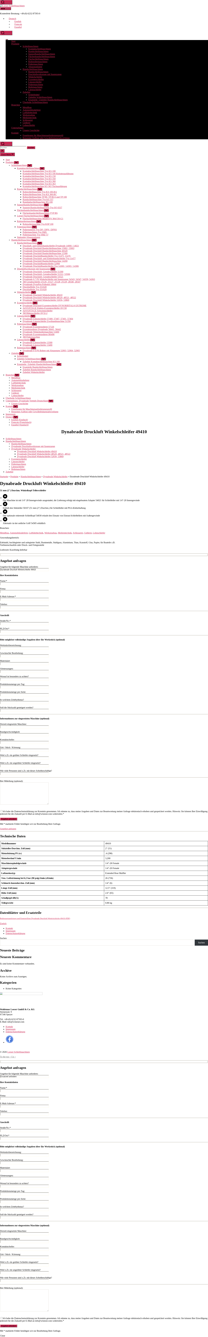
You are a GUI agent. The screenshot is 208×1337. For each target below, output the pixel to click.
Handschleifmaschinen (33, 69)
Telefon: (3, 604)
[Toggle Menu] (7, 39)
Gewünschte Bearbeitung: (11, 653)
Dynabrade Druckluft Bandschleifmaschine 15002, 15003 (48, 248)
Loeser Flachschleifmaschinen (30, 216)
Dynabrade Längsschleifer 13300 (37, 342)
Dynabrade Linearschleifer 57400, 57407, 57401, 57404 (48, 319)
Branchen (15, 105)
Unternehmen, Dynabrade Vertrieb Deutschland (27, 401)
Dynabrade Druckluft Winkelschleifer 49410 (42, 295)
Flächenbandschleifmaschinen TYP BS (40, 213)
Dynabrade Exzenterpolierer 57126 (38, 327)
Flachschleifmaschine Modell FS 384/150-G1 (43, 218)
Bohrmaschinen (35, 87)
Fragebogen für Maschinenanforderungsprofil (43, 135)
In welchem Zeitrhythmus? (12, 700)
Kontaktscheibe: (7, 739)
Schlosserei (28, 120)
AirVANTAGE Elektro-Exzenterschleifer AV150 (45, 308)
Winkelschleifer (35, 77)
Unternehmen (17, 128)
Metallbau (27, 107)
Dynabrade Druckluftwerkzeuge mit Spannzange (33, 446)
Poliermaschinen (35, 64)
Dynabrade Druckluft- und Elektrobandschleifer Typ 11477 (49, 258)
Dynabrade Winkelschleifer (23, 449)
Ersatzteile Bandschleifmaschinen (37, 367)
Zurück (3, 923)
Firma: (3, 589)
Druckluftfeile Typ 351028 (35, 287)
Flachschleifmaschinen (38, 59)
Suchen (3, 938)
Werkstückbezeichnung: (10, 645)
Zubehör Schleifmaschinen (40, 97)
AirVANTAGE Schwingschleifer (37, 310)
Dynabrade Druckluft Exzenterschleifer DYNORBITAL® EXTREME (54, 305)
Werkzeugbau (29, 115)
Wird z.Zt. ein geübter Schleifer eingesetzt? (19, 755)
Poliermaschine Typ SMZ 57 (35, 235)
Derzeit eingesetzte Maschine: (13, 724)
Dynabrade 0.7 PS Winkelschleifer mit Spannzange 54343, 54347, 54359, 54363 (59, 279)
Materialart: (5, 661)
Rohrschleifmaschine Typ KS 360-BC (40, 194)
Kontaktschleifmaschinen (39, 49)
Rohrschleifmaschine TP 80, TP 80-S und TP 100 (45, 197)
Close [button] (2, 1335)
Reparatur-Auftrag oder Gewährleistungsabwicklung (46, 138)
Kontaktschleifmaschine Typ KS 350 (39, 179)
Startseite (4, 476)
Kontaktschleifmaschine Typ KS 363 (39, 184)
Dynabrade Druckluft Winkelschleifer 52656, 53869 (46, 300)
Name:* (3, 581)
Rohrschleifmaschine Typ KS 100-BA (40, 192)
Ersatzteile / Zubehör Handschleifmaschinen (48, 100)
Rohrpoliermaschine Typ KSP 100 (38, 224)
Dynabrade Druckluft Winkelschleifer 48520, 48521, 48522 (49, 297)
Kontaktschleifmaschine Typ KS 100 (39, 171)
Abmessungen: (6, 668)
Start (13, 41)
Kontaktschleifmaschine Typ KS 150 (39, 176)
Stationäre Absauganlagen (28, 237)
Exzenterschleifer (36, 79)
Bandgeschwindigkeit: (10, 732)
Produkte (15, 44)
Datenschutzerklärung (15, 933)
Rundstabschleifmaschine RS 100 (38, 202)
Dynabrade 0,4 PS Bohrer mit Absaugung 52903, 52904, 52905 (51, 350)
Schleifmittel (33, 94)
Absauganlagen (35, 66)
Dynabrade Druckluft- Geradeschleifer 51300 (43, 271)
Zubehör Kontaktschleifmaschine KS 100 (41, 361)
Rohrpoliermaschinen (37, 61)
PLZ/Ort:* (4, 628)
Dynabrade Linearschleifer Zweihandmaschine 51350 (47, 321)
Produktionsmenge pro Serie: (13, 692)
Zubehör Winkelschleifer (34, 372)
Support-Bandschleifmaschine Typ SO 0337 (42, 207)
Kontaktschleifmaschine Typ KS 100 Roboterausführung (48, 173)
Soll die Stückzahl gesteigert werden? (16, 707)
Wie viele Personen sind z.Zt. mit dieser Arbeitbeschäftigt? (26, 771)
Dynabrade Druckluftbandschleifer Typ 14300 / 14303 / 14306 (51, 266)
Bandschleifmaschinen (38, 72)
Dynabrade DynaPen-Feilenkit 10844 (39, 284)
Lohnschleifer (29, 125)
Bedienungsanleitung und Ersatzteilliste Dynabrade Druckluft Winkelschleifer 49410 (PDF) (35, 918)
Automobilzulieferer (32, 110)
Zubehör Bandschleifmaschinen (37, 369)
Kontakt (15, 133)
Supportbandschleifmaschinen (41, 54)
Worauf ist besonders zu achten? (14, 676)
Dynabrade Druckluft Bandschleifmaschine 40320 (45, 251)
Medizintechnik (30, 117)
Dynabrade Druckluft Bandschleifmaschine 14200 (45, 261)
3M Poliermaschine (31, 337)
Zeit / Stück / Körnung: (10, 747)
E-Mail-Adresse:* (8, 596)
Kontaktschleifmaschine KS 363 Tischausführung (45, 186)
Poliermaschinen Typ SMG (35, 232)
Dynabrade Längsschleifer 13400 (37, 345)
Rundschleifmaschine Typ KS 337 (38, 199)
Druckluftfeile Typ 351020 (35, 289)
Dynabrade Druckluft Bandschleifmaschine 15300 (45, 253)
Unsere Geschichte (31, 130)
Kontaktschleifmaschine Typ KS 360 (39, 181)
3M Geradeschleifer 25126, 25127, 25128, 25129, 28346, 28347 (52, 282)
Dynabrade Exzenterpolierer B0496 (38, 334)
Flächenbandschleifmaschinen (41, 56)
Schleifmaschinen (30, 46)
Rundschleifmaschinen (38, 51)
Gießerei (26, 122)
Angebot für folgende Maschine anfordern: (19, 567)
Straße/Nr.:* (5, 621)
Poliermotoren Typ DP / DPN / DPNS (40, 229)
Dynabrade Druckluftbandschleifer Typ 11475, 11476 (46, 256)
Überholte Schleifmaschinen (35, 102)
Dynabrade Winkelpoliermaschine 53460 (41, 332)
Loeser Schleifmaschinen (18, 1052)
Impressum (10, 414)
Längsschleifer (34, 89)
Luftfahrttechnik (30, 112)
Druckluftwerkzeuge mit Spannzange (45, 74)
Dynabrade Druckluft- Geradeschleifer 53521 (43, 277)
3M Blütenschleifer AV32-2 (35, 313)
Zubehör (26, 92)
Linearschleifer (35, 82)
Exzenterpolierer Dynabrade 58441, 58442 (42, 329)
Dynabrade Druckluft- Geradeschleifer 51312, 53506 (46, 274)
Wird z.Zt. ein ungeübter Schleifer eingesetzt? (20, 763)
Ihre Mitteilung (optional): (11, 781)
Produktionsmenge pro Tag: (12, 684)
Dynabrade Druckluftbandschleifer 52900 (41, 263)
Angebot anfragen (8, 829)
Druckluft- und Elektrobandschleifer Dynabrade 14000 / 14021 (51, 246)
